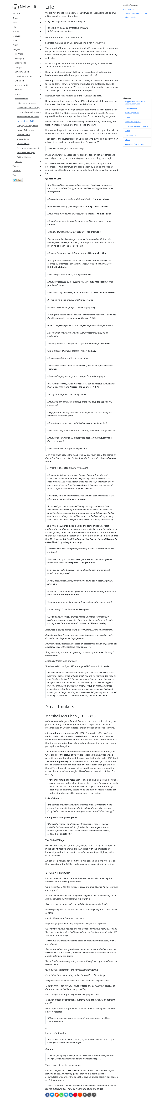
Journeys (18, 90)
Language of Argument (27, 125)
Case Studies (20, 63)
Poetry (15, 45)
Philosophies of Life (26, 121)
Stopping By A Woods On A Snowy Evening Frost (135, 102)
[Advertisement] (137, 58)
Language (17, 36)
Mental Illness (23, 143)
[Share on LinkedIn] (71, 1095)
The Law (18, 161)
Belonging (19, 58)
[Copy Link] (94, 1095)
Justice (17, 94)
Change (18, 67)
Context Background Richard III (136, 126)
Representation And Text (28, 116)
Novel (15, 40)
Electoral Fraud (23, 134)
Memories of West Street (134, 144)
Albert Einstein (130, 17)
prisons (127, 117)
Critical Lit (19, 81)
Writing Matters (24, 157)
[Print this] (89, 1095)
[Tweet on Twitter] (52, 1095)
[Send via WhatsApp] (61, 1095)
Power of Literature (25, 130)
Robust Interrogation (133, 122)
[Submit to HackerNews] (80, 1095)
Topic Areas (18, 54)
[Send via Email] (85, 1095)
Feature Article (130, 135)
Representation (21, 98)
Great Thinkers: (128, 9)
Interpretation (23, 139)
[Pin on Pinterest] (75, 1095)
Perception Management (28, 148)
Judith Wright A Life (132, 113)
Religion (16, 49)
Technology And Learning (28, 107)
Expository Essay (131, 108)
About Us (17, 13)
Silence (127, 140)
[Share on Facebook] (47, 1095)
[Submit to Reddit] (57, 1095)
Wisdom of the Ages (26, 152)
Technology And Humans (30, 112)
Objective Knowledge (26, 103)
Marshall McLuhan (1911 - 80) (136, 13)
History (16, 31)
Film (14, 27)
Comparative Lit (22, 72)
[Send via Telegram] (66, 1095)
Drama (16, 18)
